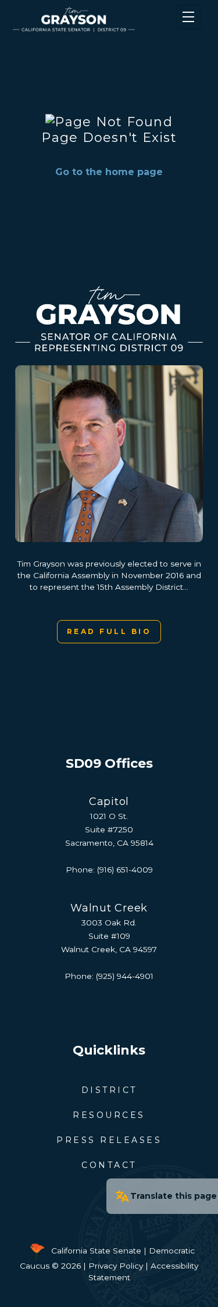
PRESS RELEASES (109, 1140)
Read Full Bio (109, 631)
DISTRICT (109, 1090)
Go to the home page (109, 171)
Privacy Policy (115, 1265)
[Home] (93, 19)
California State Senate (96, 1251)
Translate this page (173, 1196)
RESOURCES (109, 1115)
